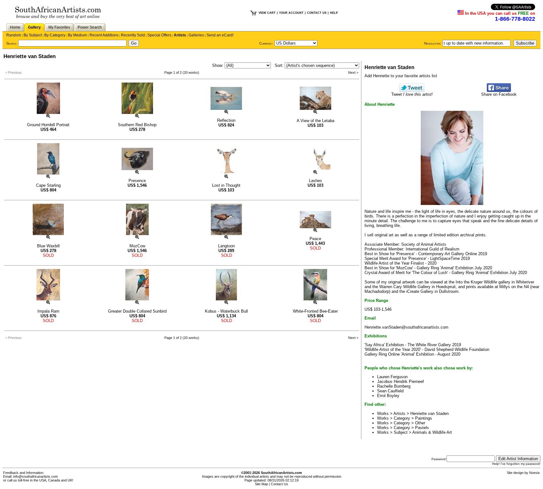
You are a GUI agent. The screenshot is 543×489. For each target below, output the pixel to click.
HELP (334, 12)
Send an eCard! (219, 35)
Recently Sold (133, 35)
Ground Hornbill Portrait (48, 124)
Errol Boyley (388, 395)
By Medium (77, 35)
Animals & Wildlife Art (432, 432)
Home (15, 27)
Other (420, 423)
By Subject (33, 35)
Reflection (226, 120)
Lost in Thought (226, 185)
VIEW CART (267, 12)
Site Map (261, 484)
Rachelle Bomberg (393, 386)
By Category (54, 35)
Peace (315, 238)
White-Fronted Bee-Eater (315, 311)
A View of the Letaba (315, 120)
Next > (353, 72)
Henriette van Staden (429, 413)
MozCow (137, 246)
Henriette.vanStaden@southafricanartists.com (406, 327)
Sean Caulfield (390, 391)
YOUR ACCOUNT (291, 12)
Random (13, 35)
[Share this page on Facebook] (499, 90)
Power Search (90, 27)
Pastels (422, 427)
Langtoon (226, 246)
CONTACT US (316, 12)
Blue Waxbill (48, 246)
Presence (137, 180)
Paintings (423, 418)
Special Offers (159, 35)
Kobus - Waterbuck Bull (226, 311)
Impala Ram (48, 311)
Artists (180, 35)
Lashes (315, 180)
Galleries (196, 35)
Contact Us (279, 484)
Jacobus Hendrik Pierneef (400, 381)
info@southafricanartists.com (35, 476)
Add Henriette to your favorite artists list (401, 75)
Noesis (534, 473)
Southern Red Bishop (137, 124)
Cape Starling (48, 185)
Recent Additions (104, 35)
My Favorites (59, 27)
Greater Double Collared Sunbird (137, 311)
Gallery (34, 27)
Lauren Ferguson (392, 376)
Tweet (412, 94)
